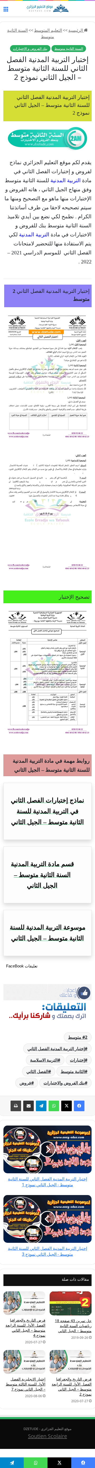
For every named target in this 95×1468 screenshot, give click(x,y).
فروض (25, 1083)
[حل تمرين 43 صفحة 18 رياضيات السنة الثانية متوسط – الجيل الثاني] (71, 1303)
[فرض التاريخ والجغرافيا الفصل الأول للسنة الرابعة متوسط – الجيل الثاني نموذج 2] (71, 1362)
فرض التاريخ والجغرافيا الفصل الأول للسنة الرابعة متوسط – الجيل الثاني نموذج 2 (72, 1386)
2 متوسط (77, 1037)
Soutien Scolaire (47, 1436)
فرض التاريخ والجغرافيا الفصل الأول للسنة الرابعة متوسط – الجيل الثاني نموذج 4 (25, 1328)
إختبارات (77, 1060)
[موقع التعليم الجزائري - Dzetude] (47, 8)
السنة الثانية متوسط (68, 48)
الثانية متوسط (73, 1071)
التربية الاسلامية (44, 1060)
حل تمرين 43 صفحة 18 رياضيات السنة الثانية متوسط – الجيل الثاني (73, 1325)
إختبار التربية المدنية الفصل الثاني (56, 1049)
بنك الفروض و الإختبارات (30, 48)
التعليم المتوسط (48, 30)
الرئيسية (76, 30)
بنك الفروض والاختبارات (64, 1083)
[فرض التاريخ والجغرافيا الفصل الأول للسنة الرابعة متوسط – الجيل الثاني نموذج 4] (24, 1303)
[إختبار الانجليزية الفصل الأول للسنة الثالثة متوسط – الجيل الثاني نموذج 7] (24, 1362)
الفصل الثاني (37, 1071)
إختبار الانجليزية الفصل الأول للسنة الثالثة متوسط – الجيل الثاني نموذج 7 (25, 1384)
